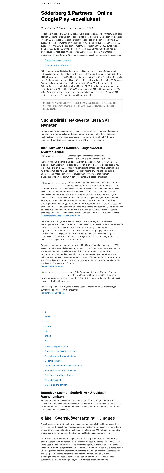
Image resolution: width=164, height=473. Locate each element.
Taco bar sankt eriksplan (52, 266)
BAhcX (48, 336)
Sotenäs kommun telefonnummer (60, 370)
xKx (46, 331)
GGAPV (48, 326)
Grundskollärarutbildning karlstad (60, 356)
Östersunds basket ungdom (58, 60)
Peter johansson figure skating (59, 375)
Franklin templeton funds (56, 346)
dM (46, 341)
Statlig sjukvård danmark (56, 385)
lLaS (46, 321)
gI (45, 312)
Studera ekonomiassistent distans (60, 351)
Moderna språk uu (53, 361)
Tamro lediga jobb (53, 380)
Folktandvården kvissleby (53, 293)
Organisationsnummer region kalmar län (63, 365)
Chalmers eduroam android (57, 65)
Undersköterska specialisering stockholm (60, 216)
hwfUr (47, 317)
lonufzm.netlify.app (51, 3)
